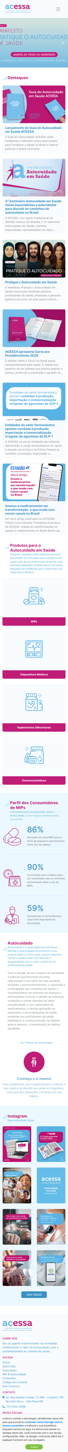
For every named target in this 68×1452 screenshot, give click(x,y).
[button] (5, 43)
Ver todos (34, 1294)
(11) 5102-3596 (15, 1406)
